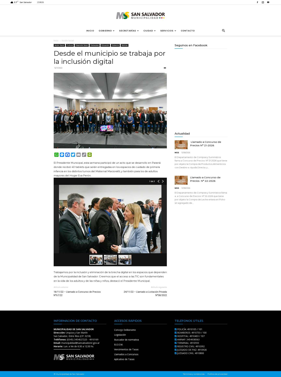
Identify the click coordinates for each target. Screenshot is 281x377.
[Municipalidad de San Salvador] (140, 15)
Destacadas (95, 45)
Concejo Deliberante (125, 329)
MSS (177, 152)
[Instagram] (262, 2)
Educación (105, 45)
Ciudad (148, 30)
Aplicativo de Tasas (124, 359)
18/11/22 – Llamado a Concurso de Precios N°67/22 (77, 293)
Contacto (188, 30)
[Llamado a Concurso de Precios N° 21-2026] (181, 144)
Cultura (70, 45)
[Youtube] (268, 2)
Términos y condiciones (193, 374)
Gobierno (105, 30)
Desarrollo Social (82, 45)
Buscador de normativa (126, 339)
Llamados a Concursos (126, 354)
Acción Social (59, 45)
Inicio (90, 30)
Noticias (124, 45)
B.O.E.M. (118, 344)
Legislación (120, 334)
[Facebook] (257, 2)
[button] (223, 31)
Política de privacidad (217, 374)
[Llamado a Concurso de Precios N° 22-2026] (181, 180)
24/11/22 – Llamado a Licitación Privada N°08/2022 (145, 293)
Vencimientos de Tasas (126, 349)
